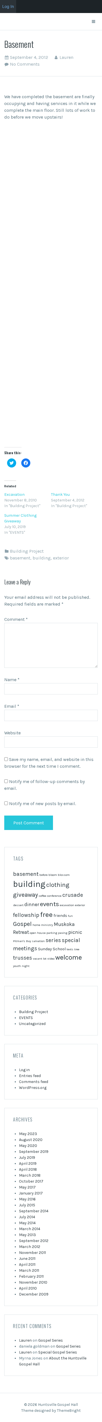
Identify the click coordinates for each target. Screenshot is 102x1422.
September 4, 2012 (29, 57)
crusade (72, 895)
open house (38, 933)
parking (51, 933)
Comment (16, 619)
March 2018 (30, 1175)
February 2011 (31, 1276)
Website (12, 732)
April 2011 (27, 1264)
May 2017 (27, 1187)
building (42, 558)
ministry (47, 925)
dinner (31, 904)
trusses (22, 958)
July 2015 (27, 1205)
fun (70, 916)
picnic (75, 932)
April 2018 (28, 1169)
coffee (42, 896)
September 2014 (33, 1211)
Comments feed (33, 1081)
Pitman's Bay (22, 941)
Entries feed (30, 1075)
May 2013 (27, 1234)
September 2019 (33, 1151)
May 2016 (27, 1199)
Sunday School (52, 949)
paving (62, 933)
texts (70, 949)
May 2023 (28, 1133)
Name (12, 679)
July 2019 (27, 1157)
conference (54, 896)
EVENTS (26, 1017)
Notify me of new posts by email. (42, 803)
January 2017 (31, 1193)
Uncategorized (32, 1023)
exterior (61, 558)
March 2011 (29, 1270)
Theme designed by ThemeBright (51, 1410)
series (53, 940)
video (50, 958)
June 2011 (27, 1258)
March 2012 (29, 1246)
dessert (18, 905)
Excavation (14, 494)
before (43, 875)
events (49, 904)
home (36, 925)
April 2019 (28, 1163)
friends (60, 915)
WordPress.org (32, 1087)
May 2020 (28, 1145)
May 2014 (27, 1223)
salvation (38, 941)
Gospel (22, 924)
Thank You (60, 494)
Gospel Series (50, 1340)
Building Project (27, 551)
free (46, 914)
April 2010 (28, 1288)
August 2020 (30, 1139)
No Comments (25, 64)
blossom (64, 875)
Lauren (66, 57)
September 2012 (33, 1240)
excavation (67, 905)
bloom (52, 875)
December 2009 (33, 1294)
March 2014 (29, 1228)
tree (76, 949)
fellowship (26, 915)
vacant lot (39, 958)
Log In (8, 6)
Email (11, 706)
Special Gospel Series (57, 1352)
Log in (24, 1069)
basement (20, 558)
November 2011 (32, 1252)
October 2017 (31, 1181)
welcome (68, 957)
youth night (21, 966)
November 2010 (33, 1282)
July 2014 (27, 1217)
